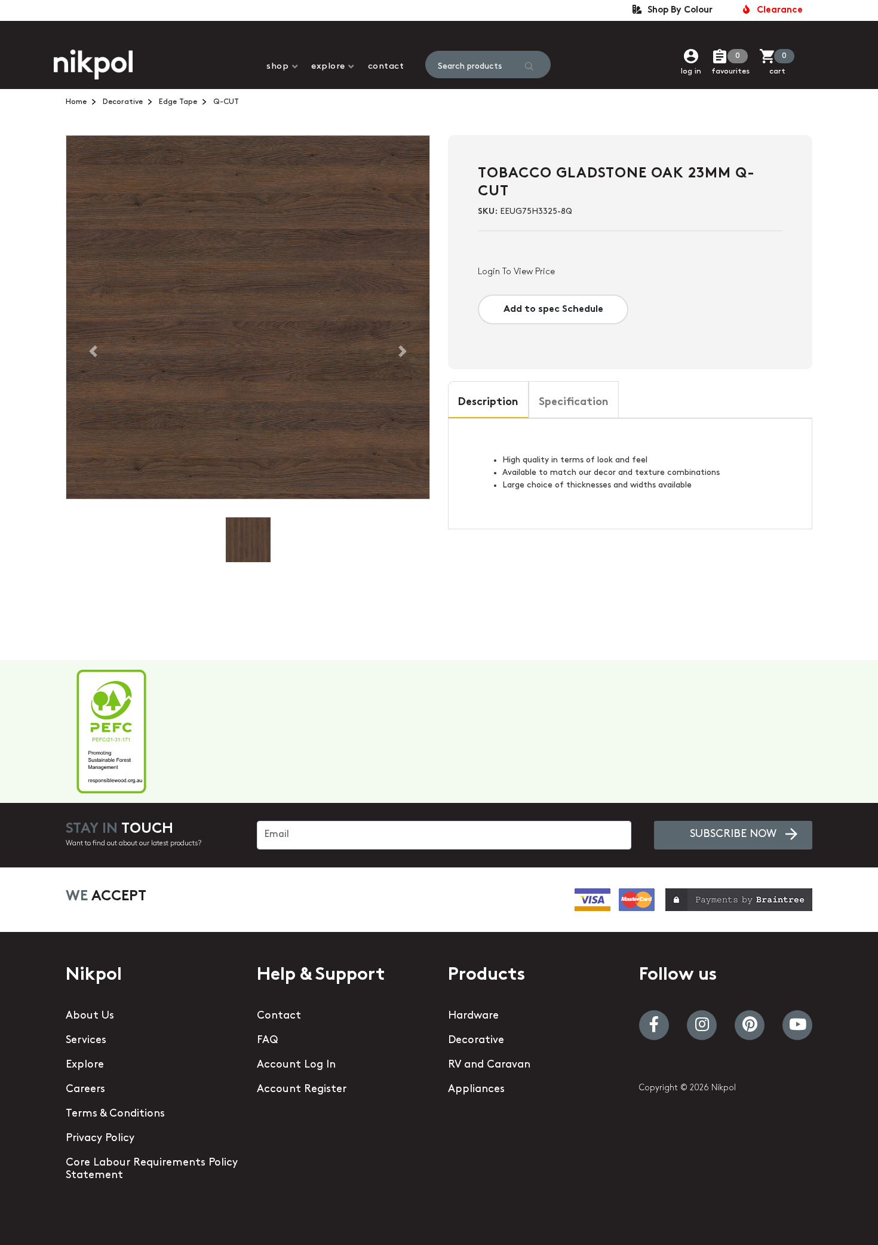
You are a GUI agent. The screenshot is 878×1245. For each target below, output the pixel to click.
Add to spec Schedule (553, 309)
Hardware (473, 1016)
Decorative (123, 102)
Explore (328, 66)
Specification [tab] (574, 402)
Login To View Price (516, 272)
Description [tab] (488, 402)
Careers (85, 1089)
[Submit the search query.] (529, 66)
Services (86, 1040)
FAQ (267, 1040)
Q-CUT (226, 102)
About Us (90, 1016)
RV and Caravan (489, 1065)
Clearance (777, 10)
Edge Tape (178, 102)
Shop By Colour (678, 10)
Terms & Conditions (115, 1114)
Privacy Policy (100, 1138)
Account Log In (296, 1065)
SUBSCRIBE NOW (733, 834)
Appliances (476, 1089)
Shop (277, 66)
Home (76, 102)
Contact (386, 66)
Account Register (301, 1089)
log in (691, 71)
